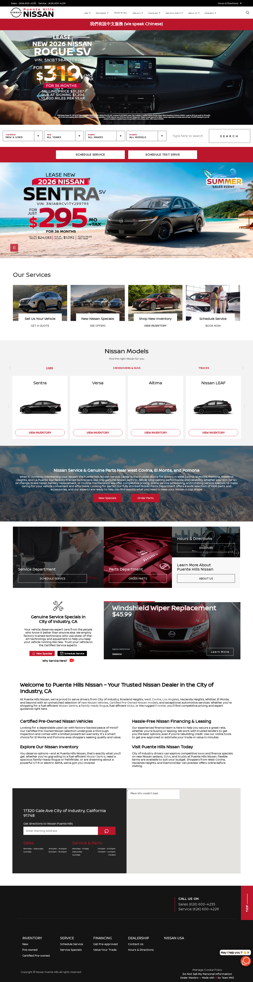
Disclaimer (193, 246)
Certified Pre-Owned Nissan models (133, 702)
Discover (206, 548)
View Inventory (213, 325)
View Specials (44, 653)
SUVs (167, 756)
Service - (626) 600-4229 (52, 3)
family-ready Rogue (94, 706)
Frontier (160, 706)
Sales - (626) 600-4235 (23, 3)
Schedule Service (52, 578)
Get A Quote (97, 325)
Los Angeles (170, 699)
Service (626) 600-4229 (198, 909)
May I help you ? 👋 (233, 952)
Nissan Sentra (68, 706)
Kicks (130, 706)
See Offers (155, 325)
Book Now (40, 325)
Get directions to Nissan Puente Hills (48, 823)
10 (242, 209)
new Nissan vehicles (94, 702)
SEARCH (229, 136)
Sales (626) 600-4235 (196, 904)
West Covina (152, 699)
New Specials (107, 498)
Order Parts (146, 498)
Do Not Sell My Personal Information (207, 973)
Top (247, 908)
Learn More (220, 652)
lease (201, 753)
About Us (206, 578)
